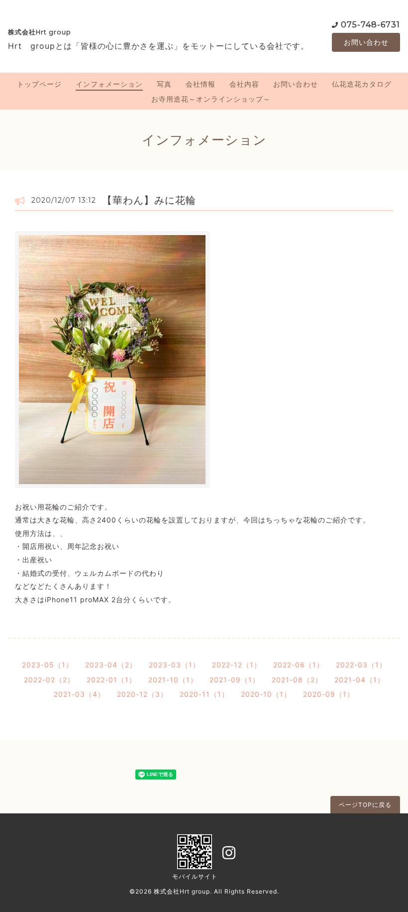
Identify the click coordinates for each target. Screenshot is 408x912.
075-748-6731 (370, 24)
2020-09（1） (328, 694)
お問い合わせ (366, 42)
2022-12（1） (236, 664)
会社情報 (200, 84)
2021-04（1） (359, 679)
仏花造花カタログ (362, 84)
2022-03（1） (361, 664)
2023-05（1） (47, 664)
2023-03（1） (174, 664)
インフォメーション (109, 84)
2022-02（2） (49, 679)
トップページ (39, 84)
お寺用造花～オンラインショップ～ (211, 99)
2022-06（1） (298, 664)
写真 (164, 84)
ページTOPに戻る (365, 804)
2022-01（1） (111, 679)
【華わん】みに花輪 (149, 200)
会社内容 (244, 84)
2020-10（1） (266, 694)
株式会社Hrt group (39, 32)
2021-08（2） (297, 679)
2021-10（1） (173, 679)
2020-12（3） (142, 694)
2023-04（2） (111, 664)
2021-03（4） (79, 694)
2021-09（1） (234, 679)
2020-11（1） (204, 694)
